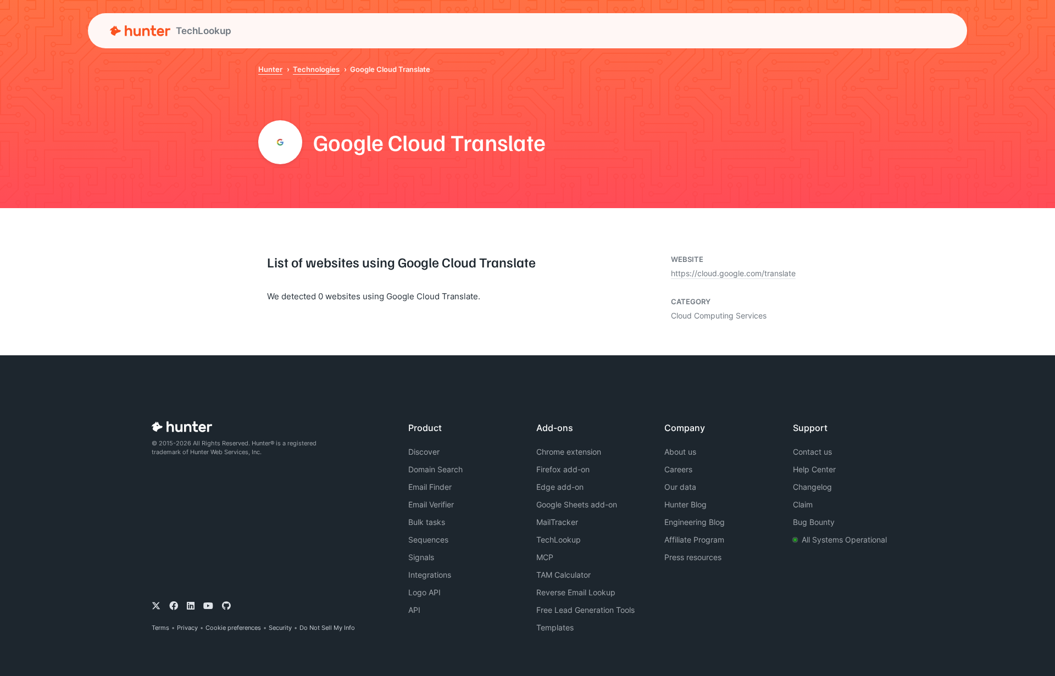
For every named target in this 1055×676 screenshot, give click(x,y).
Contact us (812, 451)
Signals (421, 557)
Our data (680, 487)
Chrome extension (568, 451)
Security (280, 627)
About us (680, 451)
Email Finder (430, 487)
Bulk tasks (426, 522)
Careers (678, 469)
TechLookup (558, 539)
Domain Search (435, 469)
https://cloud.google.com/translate (733, 273)
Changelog (812, 487)
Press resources (692, 557)
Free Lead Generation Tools (585, 610)
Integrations (429, 574)
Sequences (428, 539)
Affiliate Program (694, 539)
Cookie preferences (233, 627)
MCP (544, 557)
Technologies (316, 69)
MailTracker (557, 522)
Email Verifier (431, 504)
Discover (424, 451)
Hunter (270, 69)
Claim (803, 504)
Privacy (187, 627)
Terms (160, 627)
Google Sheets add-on (576, 504)
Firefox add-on (563, 469)
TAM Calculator (563, 574)
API (414, 610)
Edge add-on (560, 487)
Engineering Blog (694, 522)
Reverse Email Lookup (575, 592)
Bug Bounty (814, 522)
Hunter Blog (685, 504)
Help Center (814, 469)
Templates (555, 627)
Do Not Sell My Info (327, 627)
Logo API (424, 592)
